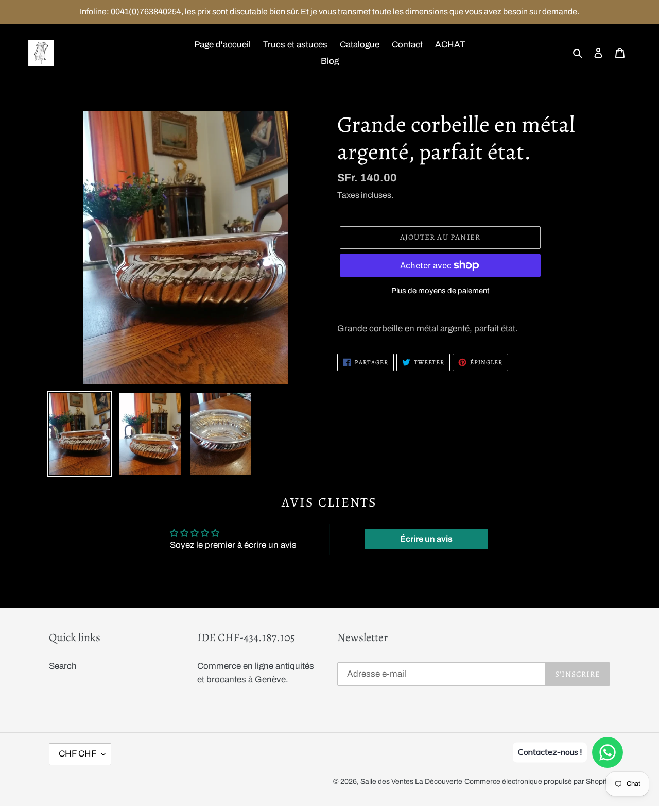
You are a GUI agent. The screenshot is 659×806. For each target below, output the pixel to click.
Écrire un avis (426, 538)
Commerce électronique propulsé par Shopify (537, 781)
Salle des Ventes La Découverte (411, 781)
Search (63, 666)
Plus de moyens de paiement (440, 291)
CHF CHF (77, 754)
